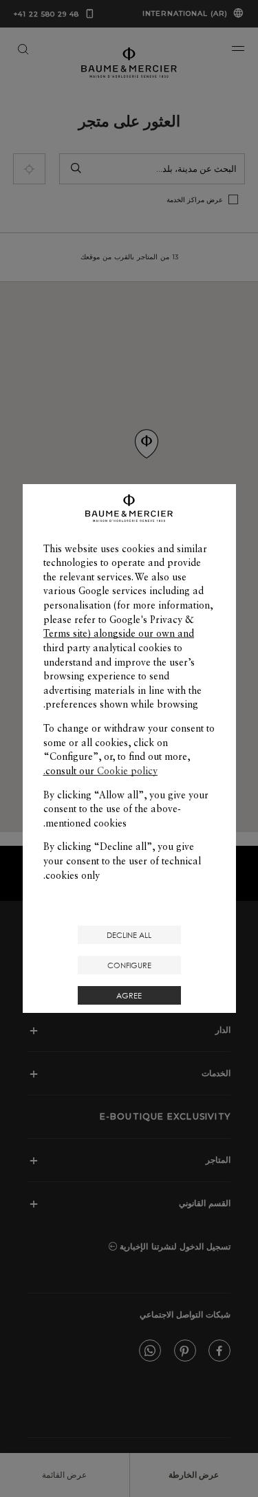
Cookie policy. (100, 770)
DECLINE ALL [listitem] (129, 935)
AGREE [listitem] (129, 995)
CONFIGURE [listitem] (129, 965)
